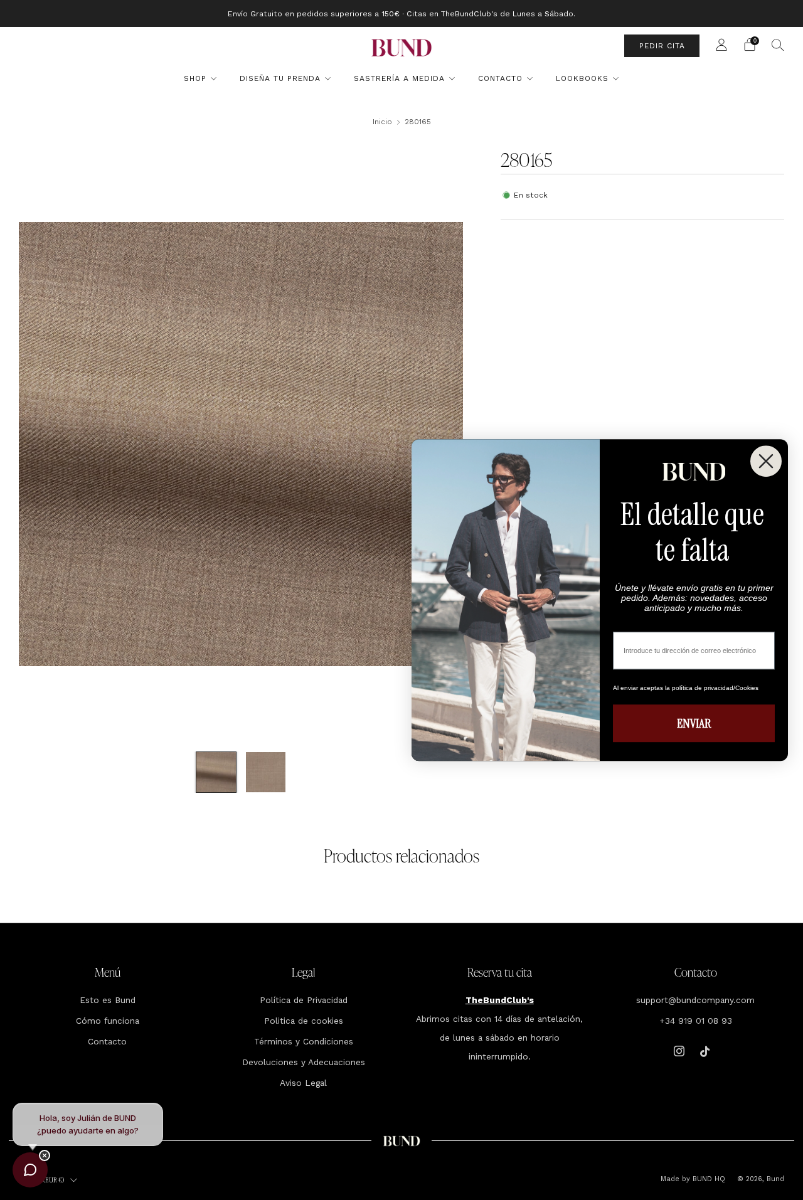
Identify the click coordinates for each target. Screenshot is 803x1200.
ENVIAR (694, 723)
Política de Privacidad (304, 1000)
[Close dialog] (766, 461)
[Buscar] (778, 44)
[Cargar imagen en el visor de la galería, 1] (216, 772)
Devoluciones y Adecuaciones (303, 1062)
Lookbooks (582, 78)
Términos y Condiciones (303, 1041)
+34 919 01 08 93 (695, 1021)
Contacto (500, 78)
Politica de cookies (303, 1021)
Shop (195, 78)
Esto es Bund (108, 1000)
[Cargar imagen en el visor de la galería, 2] (266, 772)
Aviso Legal (303, 1083)
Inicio (382, 121)
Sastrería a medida (399, 78)
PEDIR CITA (662, 45)
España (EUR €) (44, 1180)
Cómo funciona (107, 1021)
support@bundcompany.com (695, 1000)
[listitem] (401, 13)
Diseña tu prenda (280, 78)
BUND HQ (707, 1179)
